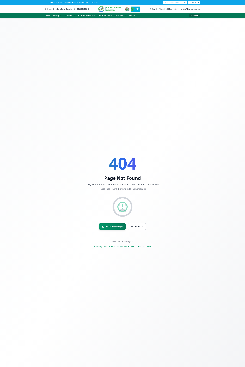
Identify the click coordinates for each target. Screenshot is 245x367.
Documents (109, 246)
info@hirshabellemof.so (191, 9)
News (138, 246)
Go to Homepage (114, 226)
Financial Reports (105, 15)
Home (48, 15)
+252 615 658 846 (82, 9)
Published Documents (86, 15)
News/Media (119, 15)
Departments (68, 15)
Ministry (56, 15)
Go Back (138, 226)
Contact (132, 15)
